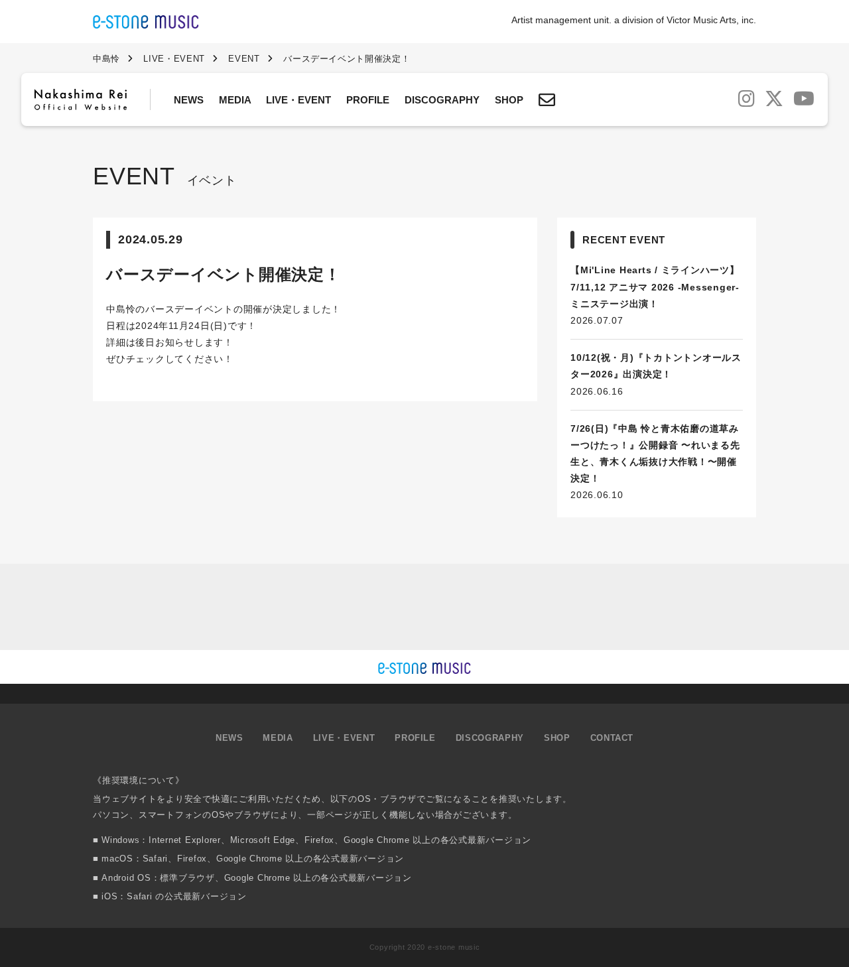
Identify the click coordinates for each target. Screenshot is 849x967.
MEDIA (235, 99)
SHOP (509, 99)
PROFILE (367, 99)
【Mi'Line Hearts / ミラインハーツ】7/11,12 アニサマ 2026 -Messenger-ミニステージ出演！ (655, 286)
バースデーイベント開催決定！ (223, 274)
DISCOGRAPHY (442, 99)
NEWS (189, 99)
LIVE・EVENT (298, 99)
